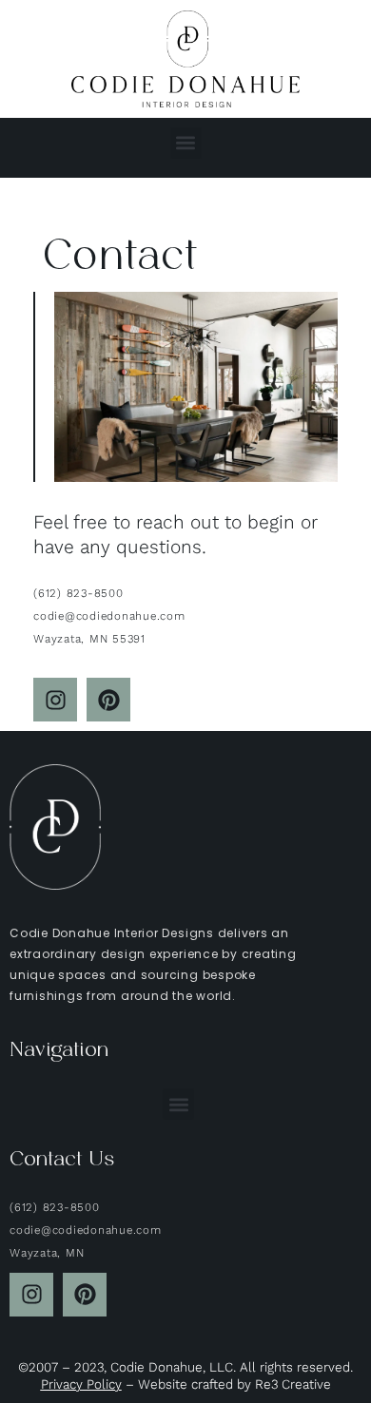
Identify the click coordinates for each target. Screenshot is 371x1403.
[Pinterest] (108, 699)
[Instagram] (55, 699)
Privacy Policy (81, 1384)
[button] (186, 143)
